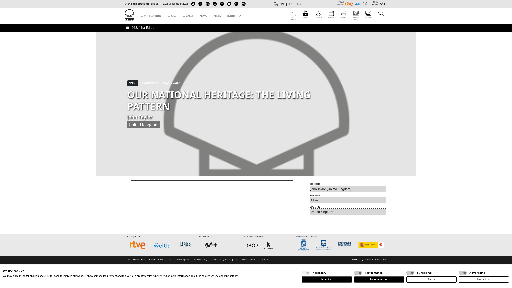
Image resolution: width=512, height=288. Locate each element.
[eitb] (162, 245)
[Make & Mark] (186, 245)
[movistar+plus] (211, 245)
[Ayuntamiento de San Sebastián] (305, 245)
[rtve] (138, 245)
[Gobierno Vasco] (345, 245)
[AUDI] (260, 245)
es (291, 4)
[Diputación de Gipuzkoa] (324, 245)
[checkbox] (306, 273)
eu (299, 4)
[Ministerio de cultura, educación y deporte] (370, 245)
